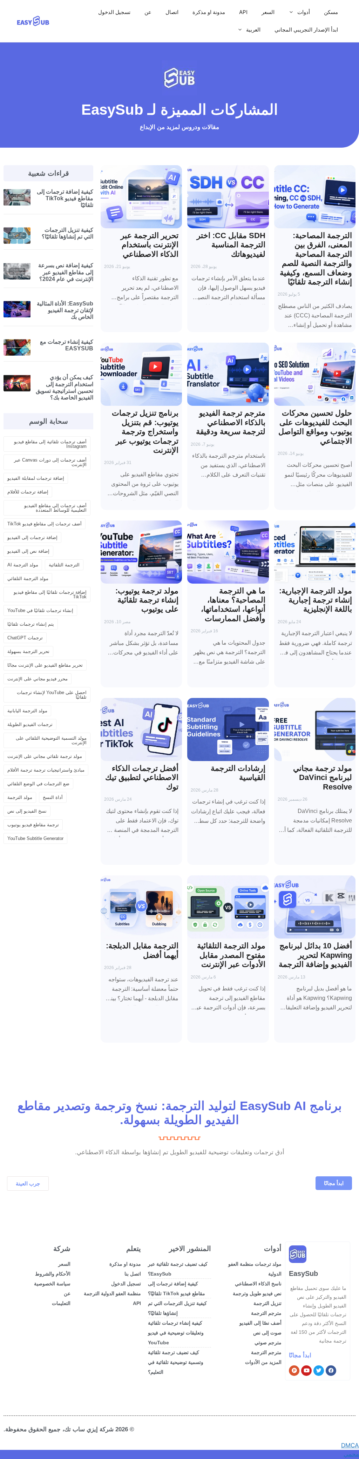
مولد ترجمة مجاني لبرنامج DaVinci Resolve (322, 777)
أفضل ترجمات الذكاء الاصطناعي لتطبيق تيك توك (141, 777)
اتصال (171, 12)
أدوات (303, 12)
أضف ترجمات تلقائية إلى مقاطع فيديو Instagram (50, 444)
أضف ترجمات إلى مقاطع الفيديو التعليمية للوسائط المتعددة (55, 508)
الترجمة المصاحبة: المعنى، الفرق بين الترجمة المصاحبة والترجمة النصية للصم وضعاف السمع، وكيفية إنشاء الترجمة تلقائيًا (316, 258)
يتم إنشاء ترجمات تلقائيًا (30, 624)
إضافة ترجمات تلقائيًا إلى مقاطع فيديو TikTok (50, 594)
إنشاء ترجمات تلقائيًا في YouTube (40, 610)
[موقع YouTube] (306, 1370)
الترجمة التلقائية (64, 564)
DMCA (350, 1445)
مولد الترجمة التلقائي (27, 578)
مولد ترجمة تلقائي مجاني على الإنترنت (44, 756)
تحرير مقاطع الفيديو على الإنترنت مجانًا (45, 665)
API (243, 12)
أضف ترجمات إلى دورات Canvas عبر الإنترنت (50, 462)
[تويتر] (318, 1370)
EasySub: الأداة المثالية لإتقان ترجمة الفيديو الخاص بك (65, 310)
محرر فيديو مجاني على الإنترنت (37, 678)
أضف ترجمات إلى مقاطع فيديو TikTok (44, 523)
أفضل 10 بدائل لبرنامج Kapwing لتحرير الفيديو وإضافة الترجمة (315, 955)
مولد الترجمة (19, 797)
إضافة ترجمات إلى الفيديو (32, 537)
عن (147, 12)
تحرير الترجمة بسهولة (28, 651)
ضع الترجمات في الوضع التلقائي (38, 783)
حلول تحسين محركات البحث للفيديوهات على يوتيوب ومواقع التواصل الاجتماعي (315, 427)
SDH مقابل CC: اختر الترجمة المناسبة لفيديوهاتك (231, 244)
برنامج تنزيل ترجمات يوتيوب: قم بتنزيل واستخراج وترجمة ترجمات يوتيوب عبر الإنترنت (145, 432)
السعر (268, 12)
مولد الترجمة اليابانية (27, 710)
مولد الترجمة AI (22, 564)
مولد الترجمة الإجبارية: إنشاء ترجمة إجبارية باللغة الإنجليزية (315, 600)
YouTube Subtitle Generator (35, 838)
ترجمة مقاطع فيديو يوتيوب (33, 824)
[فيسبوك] (331, 1370)
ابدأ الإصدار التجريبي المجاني (306, 29)
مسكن (331, 12)
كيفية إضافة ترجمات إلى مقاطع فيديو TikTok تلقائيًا (65, 198)
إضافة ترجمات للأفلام (27, 492)
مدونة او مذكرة (208, 12)
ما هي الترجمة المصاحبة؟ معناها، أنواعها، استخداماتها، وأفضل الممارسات (233, 604)
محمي (351, 1454)
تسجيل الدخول (114, 12)
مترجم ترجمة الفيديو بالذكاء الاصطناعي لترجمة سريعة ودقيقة (230, 422)
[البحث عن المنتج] (294, 1370)
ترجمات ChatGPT (25, 637)
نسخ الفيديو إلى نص (27, 811)
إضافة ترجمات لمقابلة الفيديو (35, 478)
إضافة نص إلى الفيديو (28, 551)
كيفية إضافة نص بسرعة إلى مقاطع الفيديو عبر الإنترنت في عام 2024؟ (65, 272)
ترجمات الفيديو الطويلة (30, 724)
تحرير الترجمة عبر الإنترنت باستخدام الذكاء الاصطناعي (149, 244)
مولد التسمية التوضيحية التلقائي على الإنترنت (51, 740)
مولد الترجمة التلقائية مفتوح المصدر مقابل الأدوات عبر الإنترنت (231, 955)
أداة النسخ (53, 797)
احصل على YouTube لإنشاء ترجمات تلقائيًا (52, 695)
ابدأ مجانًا (300, 1355)
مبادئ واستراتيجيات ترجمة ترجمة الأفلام (45, 770)
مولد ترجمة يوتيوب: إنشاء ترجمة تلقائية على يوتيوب (146, 600)
